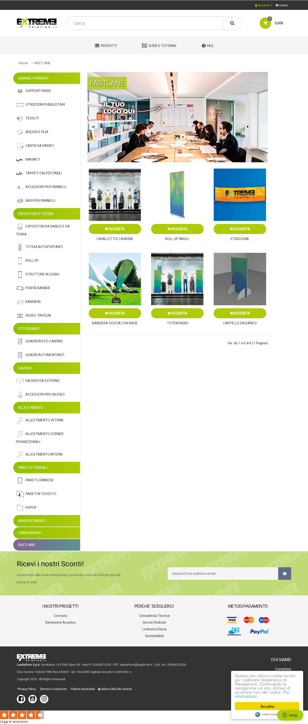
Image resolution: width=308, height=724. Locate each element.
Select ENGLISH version (116, 689)
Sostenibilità (154, 636)
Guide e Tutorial (162, 46)
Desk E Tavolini (38, 315)
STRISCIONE (240, 239)
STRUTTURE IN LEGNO (42, 274)
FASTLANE (42, 63)
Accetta (267, 706)
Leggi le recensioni (14, 722)
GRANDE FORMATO (33, 78)
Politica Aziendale (82, 689)
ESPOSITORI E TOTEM (35, 214)
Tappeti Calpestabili (44, 173)
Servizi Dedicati (154, 622)
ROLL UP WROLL (177, 239)
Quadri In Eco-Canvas (44, 341)
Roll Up (32, 260)
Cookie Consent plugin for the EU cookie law (267, 714)
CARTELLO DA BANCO (240, 323)
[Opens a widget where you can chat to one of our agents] (290, 716)
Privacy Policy (26, 689)
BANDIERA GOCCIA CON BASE (115, 323)
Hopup (31, 507)
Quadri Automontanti (45, 355)
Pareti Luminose (40, 480)
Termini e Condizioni (53, 689)
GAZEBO (25, 368)
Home (23, 63)
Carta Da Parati (40, 146)
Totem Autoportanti (44, 247)
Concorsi (60, 616)
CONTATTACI (27, 5)
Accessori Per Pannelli (46, 187)
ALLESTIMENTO (30, 407)
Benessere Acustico (60, 622)
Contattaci (283, 669)
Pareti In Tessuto (41, 494)
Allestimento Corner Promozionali (40, 438)
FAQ (210, 46)
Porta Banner (38, 288)
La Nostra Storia (154, 629)
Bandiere (33, 302)
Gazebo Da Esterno (43, 381)
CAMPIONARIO (30, 533)
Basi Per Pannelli (40, 200)
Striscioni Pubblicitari (45, 104)
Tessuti (32, 118)
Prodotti (109, 46)
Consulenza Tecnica (154, 616)
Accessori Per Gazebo (45, 394)
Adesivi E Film (37, 132)
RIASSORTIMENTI (32, 521)
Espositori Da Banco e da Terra (43, 230)
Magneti (33, 159)
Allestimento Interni (44, 454)
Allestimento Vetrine (45, 420)
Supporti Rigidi (38, 91)
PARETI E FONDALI (33, 467)
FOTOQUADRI (28, 328)
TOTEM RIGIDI (177, 323)
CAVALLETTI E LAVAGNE (114, 239)
